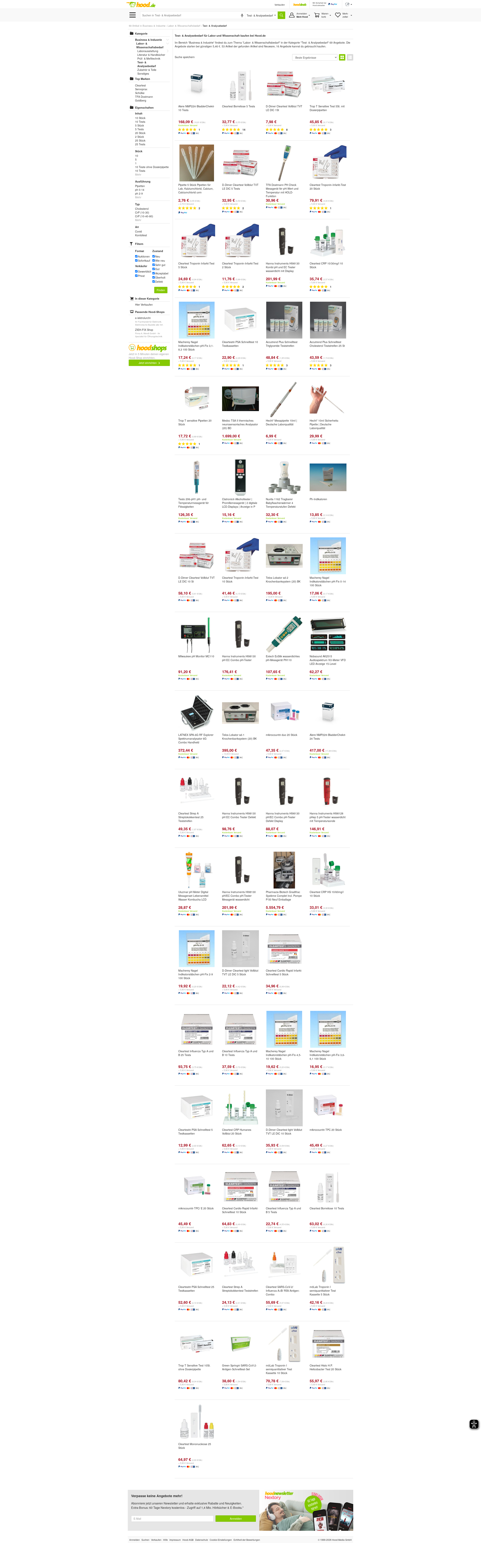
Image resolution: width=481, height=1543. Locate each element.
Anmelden (236, 1518)
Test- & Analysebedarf (146, 64)
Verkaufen (280, 4)
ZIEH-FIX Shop (144, 330)
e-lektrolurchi (143, 318)
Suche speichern (185, 57)
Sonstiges (143, 73)
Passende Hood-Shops (150, 312)
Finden (161, 290)
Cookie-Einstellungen (221, 1539)
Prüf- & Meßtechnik (148, 58)
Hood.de (141, 5)
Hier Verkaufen (144, 304)
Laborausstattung (147, 51)
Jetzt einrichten (148, 363)
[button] (348, 4)
